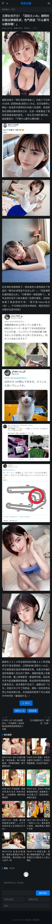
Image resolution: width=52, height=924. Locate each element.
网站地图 (36, 920)
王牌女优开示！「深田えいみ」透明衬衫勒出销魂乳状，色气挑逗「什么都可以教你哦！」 (25, 20)
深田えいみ (20, 711)
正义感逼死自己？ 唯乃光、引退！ (40, 721)
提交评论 (43, 893)
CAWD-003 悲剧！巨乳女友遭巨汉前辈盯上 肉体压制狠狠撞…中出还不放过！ (38, 760)
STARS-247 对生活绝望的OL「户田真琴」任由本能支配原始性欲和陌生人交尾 (13, 724)
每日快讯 (5, 9)
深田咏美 (32, 711)
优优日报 (26, 3)
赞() (34, 28)
